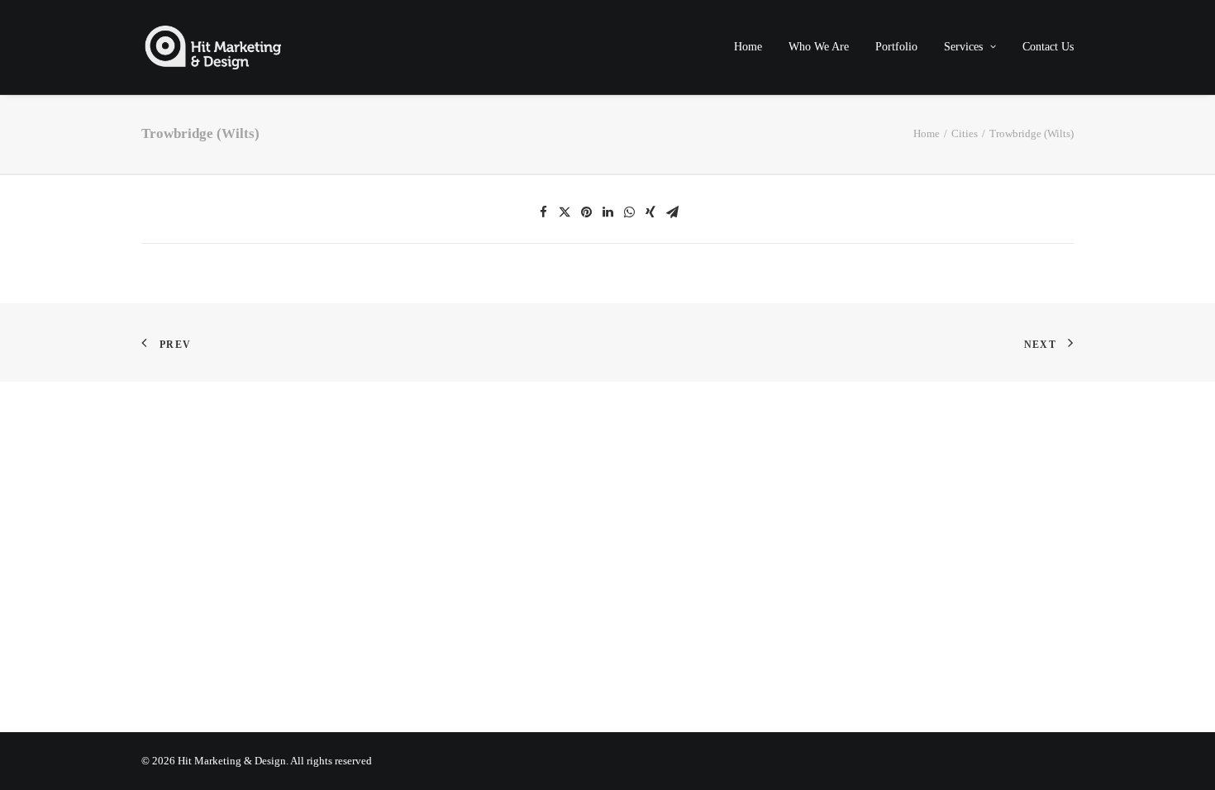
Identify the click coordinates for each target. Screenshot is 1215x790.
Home (748, 46)
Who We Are (819, 46)
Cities (964, 133)
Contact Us (1048, 46)
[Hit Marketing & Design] (212, 47)
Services (963, 46)
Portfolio (896, 46)
